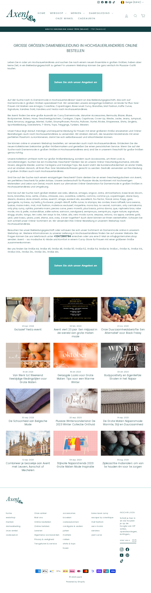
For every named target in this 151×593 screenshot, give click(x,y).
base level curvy (99, 513)
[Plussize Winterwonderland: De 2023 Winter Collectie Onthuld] (75, 401)
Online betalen (41, 526)
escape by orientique (102, 517)
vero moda (97, 526)
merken (76, 13)
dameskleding (100, 13)
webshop (57, 13)
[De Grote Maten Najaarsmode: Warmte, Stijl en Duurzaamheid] (123, 401)
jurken (66, 530)
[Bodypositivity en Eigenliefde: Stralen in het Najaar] (123, 355)
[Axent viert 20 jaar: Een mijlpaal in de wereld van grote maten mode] (75, 309)
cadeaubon (86, 18)
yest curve (96, 535)
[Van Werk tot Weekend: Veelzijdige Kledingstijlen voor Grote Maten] (28, 355)
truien (66, 548)
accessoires (69, 513)
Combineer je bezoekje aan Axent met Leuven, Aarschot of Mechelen (28, 466)
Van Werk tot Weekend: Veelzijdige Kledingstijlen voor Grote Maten (28, 378)
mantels (67, 535)
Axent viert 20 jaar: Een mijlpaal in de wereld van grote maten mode (75, 333)
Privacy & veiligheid (44, 539)
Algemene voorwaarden (46, 535)
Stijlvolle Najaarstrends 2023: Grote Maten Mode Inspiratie (75, 465)
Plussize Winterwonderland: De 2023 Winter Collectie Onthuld (75, 422)
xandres (95, 530)
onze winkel (65, 18)
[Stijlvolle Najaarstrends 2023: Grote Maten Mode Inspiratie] (75, 443)
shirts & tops (69, 543)
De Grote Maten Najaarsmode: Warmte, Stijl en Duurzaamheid (123, 422)
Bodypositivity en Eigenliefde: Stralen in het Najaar (123, 377)
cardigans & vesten (73, 526)
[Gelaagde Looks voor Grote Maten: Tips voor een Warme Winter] (75, 355)
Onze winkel (40, 513)
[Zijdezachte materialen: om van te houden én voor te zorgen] (123, 443)
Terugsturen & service (45, 543)
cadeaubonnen (71, 522)
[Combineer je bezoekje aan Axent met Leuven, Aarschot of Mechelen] (28, 443)
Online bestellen (42, 522)
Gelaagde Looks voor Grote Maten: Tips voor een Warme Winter (75, 378)
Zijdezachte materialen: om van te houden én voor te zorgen (122, 465)
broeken (67, 517)
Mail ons (38, 517)
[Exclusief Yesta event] (28, 309)
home (42, 13)
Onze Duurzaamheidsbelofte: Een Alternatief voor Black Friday (123, 331)
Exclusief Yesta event (28, 329)
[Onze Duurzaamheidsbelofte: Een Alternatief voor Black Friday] (123, 309)
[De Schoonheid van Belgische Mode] (28, 401)
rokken (66, 539)
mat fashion (97, 522)
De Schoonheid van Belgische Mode (28, 422)
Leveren (38, 530)
